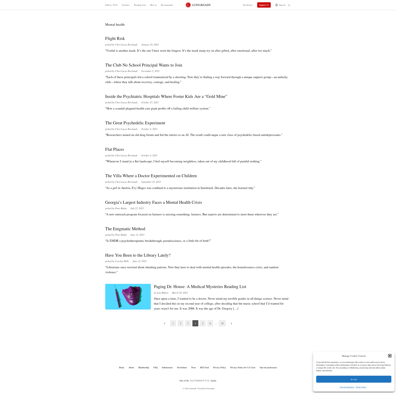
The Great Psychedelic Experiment (135, 123)
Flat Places (114, 149)
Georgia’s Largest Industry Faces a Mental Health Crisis (153, 202)
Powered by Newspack (205, 388)
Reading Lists (140, 4)
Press (193, 367)
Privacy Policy (361, 387)
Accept (354, 379)
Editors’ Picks (111, 4)
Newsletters (248, 4)
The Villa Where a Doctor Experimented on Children (151, 175)
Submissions (167, 367)
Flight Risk (115, 38)
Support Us (264, 4)
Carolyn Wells (122, 261)
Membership (143, 367)
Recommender (167, 4)
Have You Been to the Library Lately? (137, 255)
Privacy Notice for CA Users (242, 367)
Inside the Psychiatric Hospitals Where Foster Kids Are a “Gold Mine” (166, 96)
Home (121, 367)
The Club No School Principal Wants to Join (143, 65)
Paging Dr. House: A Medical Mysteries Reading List (200, 286)
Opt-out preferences (347, 387)
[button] (389, 355)
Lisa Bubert (162, 292)
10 (222, 323)
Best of (153, 4)
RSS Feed (204, 367)
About (131, 367)
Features (125, 4)
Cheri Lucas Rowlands (126, 44)
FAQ (155, 367)
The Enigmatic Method (125, 228)
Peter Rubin (121, 208)
